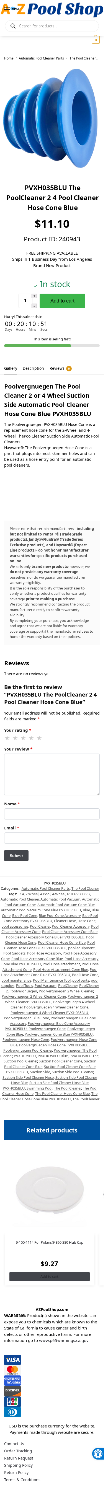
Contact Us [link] (14, 1443)
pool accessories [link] (14, 926)
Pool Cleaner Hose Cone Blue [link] (62, 942)
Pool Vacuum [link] (45, 985)
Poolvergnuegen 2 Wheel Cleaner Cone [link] (34, 996)
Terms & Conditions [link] (22, 1479)
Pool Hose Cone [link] (85, 974)
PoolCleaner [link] (68, 985)
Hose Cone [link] (87, 920)
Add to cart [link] (49, 1276)
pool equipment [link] (81, 947)
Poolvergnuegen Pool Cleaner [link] (27, 1050)
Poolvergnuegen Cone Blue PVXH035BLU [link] (59, 1034)
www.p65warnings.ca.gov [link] (64, 1340)
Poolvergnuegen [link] (23, 991)
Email (11, 828)
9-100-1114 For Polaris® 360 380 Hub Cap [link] (49, 1242)
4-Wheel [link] (58, 893)
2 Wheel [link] (31, 893)
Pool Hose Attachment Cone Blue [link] (60, 969)
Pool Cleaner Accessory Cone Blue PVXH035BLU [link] (45, 937)
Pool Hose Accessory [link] (44, 953)
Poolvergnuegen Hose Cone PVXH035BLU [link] (54, 1045)
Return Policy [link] (16, 1472)
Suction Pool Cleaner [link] (20, 1061)
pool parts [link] (80, 980)
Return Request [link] (18, 1458)
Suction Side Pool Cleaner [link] (72, 1071)
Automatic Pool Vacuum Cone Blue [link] (66, 904)
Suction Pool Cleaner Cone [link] (60, 1061)
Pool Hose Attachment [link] (61, 963)
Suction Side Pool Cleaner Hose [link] (28, 1077)
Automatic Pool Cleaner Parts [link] (41, 58)
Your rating (17, 730)
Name (12, 803)
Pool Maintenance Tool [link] (52, 980)
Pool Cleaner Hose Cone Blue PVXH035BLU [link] (49, 945)
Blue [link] (86, 909)
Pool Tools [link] (24, 985)
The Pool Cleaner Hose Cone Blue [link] (62, 1093)
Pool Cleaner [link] (40, 926)
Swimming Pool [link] (39, 1088)
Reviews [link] (60, 368)
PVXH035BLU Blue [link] (53, 1055)
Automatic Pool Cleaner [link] (20, 899)
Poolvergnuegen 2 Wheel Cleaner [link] (66, 991)
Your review (18, 749)
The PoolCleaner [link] (86, 1098)
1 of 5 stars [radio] (7, 738)
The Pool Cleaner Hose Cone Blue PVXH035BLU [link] (48, 1096)
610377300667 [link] (78, 893)
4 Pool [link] (45, 893)
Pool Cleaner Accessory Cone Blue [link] (69, 931)
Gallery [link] (10, 368)
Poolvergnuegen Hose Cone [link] (25, 1039)
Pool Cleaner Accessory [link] (70, 926)
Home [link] (9, 58)
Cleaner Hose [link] (65, 920)
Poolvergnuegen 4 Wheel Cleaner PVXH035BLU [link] (49, 1012)
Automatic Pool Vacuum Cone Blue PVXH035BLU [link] (41, 909)
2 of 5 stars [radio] (15, 738)
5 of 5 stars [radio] (39, 738)
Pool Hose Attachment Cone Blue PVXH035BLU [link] (49, 972)
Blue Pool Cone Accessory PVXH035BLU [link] (51, 918)
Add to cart (62, 301)
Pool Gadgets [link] (14, 953)
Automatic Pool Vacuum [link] (60, 899)
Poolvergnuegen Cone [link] (47, 1028)
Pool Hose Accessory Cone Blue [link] (37, 958)
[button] (95, 40)
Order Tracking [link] (18, 1450)
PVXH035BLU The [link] (84, 1055)
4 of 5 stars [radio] (31, 738)
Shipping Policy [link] (18, 1465)
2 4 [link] (21, 893)
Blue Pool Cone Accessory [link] (60, 915)
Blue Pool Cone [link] (24, 915)
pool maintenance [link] (16, 980)
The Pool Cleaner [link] (83, 58)
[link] (98, 1454)
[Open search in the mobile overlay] (52, 26)
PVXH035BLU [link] (25, 1055)
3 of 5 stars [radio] (23, 738)
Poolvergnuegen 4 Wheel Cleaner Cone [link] (56, 1007)
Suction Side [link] (40, 1071)
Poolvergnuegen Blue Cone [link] (26, 1017)
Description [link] (33, 368)
